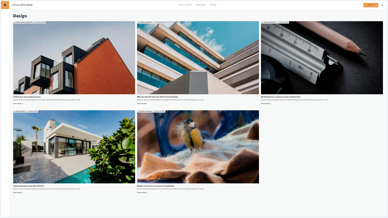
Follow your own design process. (27, 97)
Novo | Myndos (185, 5)
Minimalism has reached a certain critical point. (281, 97)
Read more (17, 103)
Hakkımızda (201, 5)
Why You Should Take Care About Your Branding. (157, 97)
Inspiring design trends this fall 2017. (29, 186)
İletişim (213, 5)
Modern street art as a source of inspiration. (156, 186)
